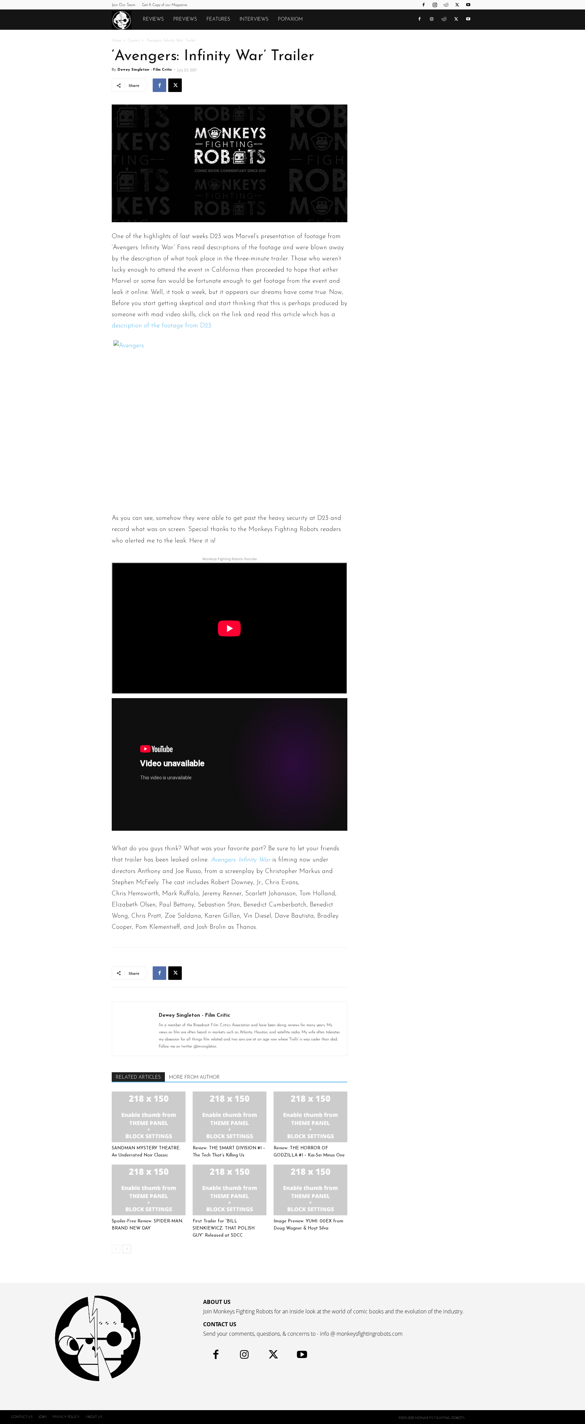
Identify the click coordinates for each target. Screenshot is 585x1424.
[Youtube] (468, 4)
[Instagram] (435, 4)
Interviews (254, 19)
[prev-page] (116, 1249)
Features (218, 19)
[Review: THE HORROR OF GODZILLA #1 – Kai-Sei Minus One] (310, 1117)
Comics (133, 41)
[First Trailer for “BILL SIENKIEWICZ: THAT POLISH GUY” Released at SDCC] (229, 1190)
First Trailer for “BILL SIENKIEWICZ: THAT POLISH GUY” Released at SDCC (224, 1228)
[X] (457, 4)
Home (116, 41)
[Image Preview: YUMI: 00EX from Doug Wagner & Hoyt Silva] (310, 1190)
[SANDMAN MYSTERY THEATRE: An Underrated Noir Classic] (149, 1117)
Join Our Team (123, 5)
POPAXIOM (290, 19)
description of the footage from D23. (163, 326)
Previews (185, 19)
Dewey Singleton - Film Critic (144, 70)
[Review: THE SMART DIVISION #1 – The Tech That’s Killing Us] (229, 1117)
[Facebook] (423, 4)
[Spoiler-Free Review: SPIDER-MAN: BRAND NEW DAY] (149, 1190)
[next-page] (127, 1249)
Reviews (153, 19)
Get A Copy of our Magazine (164, 5)
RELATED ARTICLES (138, 1077)
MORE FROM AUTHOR (194, 1077)
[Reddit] (446, 4)
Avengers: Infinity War (240, 860)
